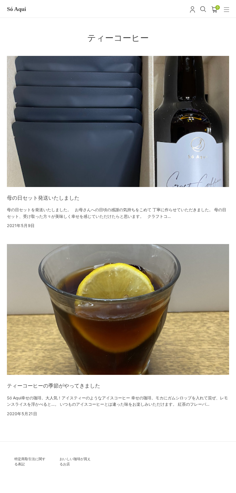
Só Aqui (16, 9)
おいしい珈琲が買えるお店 (75, 461)
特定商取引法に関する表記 (29, 461)
